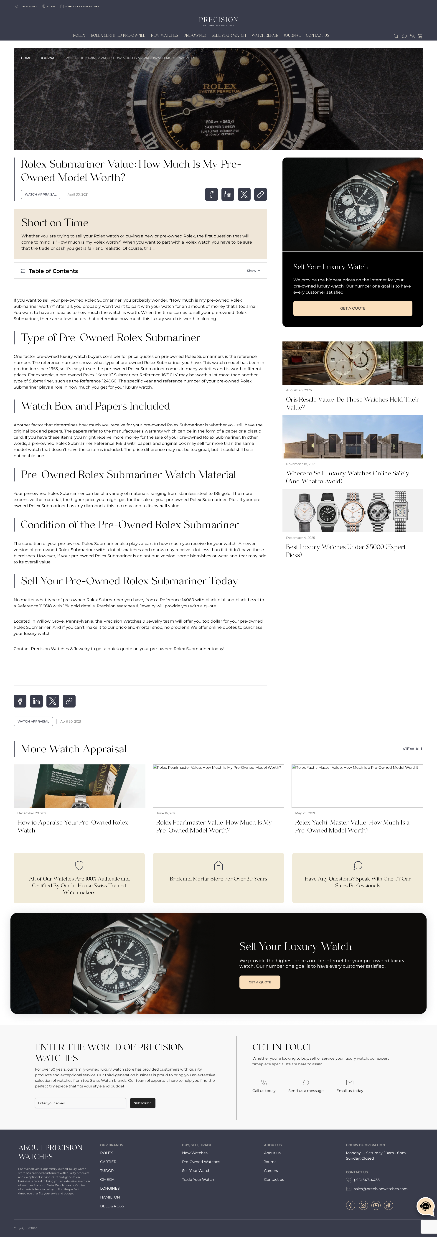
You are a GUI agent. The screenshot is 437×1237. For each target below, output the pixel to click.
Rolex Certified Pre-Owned (118, 35)
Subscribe (143, 1103)
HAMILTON (110, 1197)
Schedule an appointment (83, 6)
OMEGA (107, 1179)
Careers (271, 1170)
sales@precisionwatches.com (381, 1189)
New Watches (164, 35)
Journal (292, 35)
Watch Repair (265, 35)
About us (272, 1153)
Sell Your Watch (229, 35)
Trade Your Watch (198, 1179)
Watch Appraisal (40, 194)
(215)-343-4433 (28, 6)
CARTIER (108, 1162)
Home (26, 58)
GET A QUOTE (353, 308)
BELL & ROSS (112, 1206)
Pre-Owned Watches (201, 1162)
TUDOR (107, 1170)
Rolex (79, 35)
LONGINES (110, 1188)
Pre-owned (195, 35)
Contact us (274, 1179)
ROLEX (106, 1153)
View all (413, 748)
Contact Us (317, 35)
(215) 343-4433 (367, 1180)
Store (51, 6)
